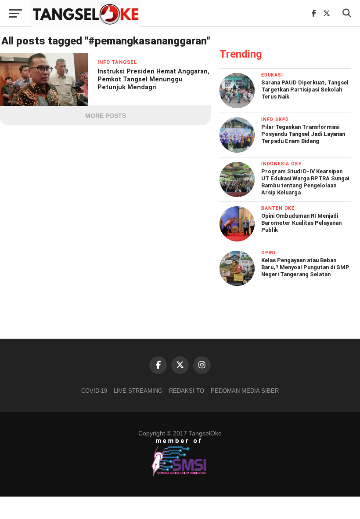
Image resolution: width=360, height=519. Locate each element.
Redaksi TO (186, 390)
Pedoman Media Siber (245, 390)
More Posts (105, 115)
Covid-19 (94, 390)
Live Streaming (138, 390)
